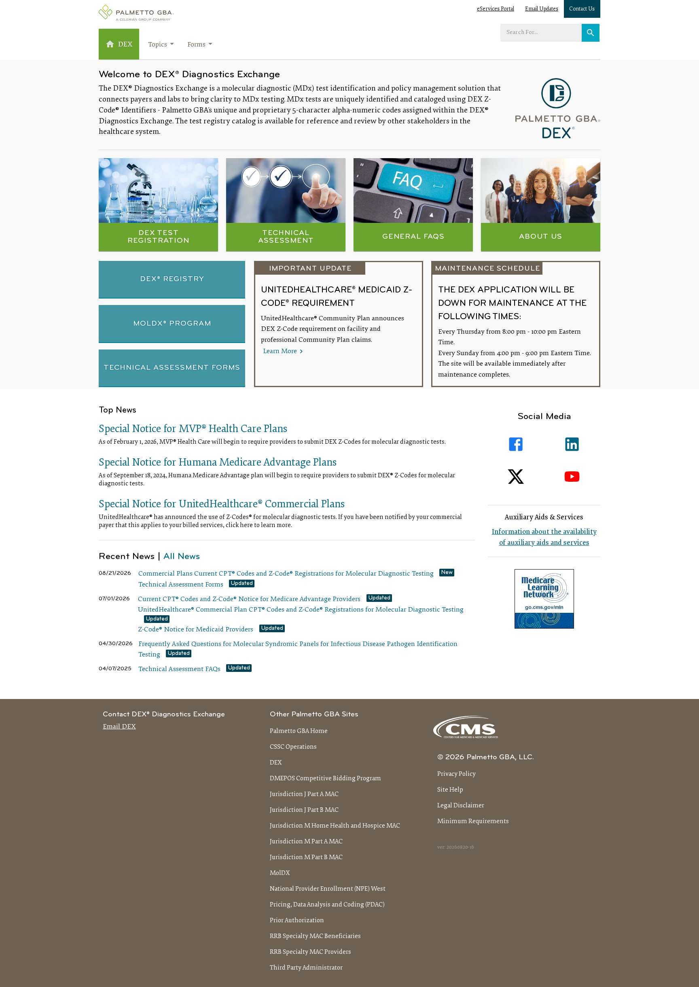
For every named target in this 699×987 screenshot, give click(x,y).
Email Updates (541, 9)
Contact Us (582, 9)
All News (181, 556)
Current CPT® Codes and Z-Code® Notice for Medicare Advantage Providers (249, 599)
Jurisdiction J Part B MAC (304, 810)
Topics (157, 45)
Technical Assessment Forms (180, 585)
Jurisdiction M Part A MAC (306, 842)
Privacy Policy (456, 774)
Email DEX (119, 727)
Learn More (281, 351)
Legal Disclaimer (460, 806)
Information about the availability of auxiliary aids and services (544, 537)
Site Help (450, 790)
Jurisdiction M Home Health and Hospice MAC (335, 826)
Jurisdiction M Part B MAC (306, 857)
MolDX (280, 873)
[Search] (590, 33)
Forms (196, 45)
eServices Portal (495, 9)
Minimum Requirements (473, 821)
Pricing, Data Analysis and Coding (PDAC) (327, 905)
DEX (276, 763)
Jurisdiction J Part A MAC (304, 794)
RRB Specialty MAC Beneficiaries (315, 936)
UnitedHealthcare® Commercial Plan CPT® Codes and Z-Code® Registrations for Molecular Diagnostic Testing (301, 610)
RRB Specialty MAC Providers (310, 952)
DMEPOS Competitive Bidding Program (325, 778)
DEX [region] (125, 45)
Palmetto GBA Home (299, 731)
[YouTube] (572, 477)
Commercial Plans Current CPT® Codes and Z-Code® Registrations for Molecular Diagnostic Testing (286, 574)
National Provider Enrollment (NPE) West (328, 889)
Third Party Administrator (306, 968)
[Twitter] (516, 477)
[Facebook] (516, 444)
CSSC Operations (293, 747)
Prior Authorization (297, 920)
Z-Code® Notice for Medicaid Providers (195, 629)
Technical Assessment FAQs (179, 669)
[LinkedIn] (572, 444)
